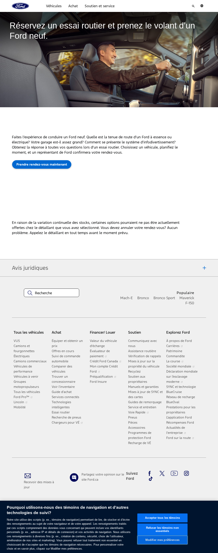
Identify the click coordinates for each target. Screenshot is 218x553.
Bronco (143, 298)
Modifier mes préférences (162, 540)
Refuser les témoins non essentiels (162, 529)
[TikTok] (150, 478)
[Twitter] (162, 473)
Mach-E (126, 298)
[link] (42, 164)
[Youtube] (174, 473)
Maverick (186, 298)
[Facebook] (150, 473)
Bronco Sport (164, 298)
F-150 (189, 303)
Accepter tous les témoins (162, 517)
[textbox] (51, 293)
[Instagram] (186, 473)
